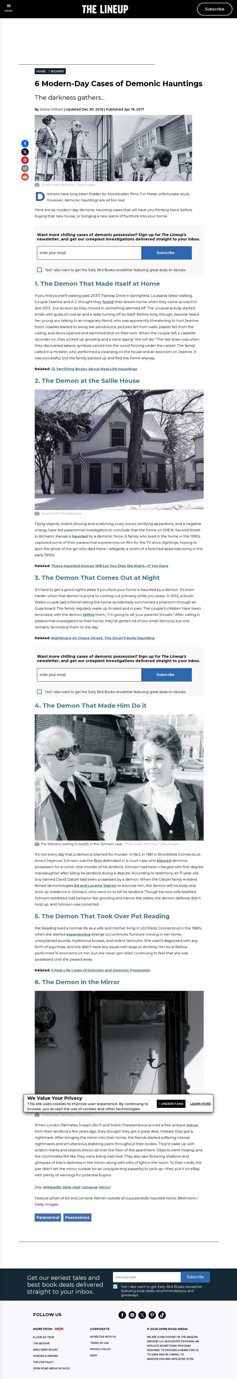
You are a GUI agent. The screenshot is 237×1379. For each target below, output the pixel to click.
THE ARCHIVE (41, 1343)
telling (88, 614)
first (98, 860)
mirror (193, 1125)
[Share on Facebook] (25, 143)
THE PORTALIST (43, 1362)
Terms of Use (99, 1343)
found (108, 302)
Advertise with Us (103, 1336)
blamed (164, 860)
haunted (80, 536)
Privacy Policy (100, 1349)
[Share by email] (25, 168)
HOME (41, 71)
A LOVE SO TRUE (43, 1337)
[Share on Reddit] (25, 177)
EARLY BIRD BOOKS (45, 1349)
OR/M (93, 1355)
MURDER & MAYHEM (45, 1356)
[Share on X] (25, 152)
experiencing (78, 934)
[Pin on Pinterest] (25, 160)
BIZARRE (57, 71)
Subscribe (215, 9)
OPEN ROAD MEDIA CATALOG (51, 1368)
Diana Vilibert (51, 109)
